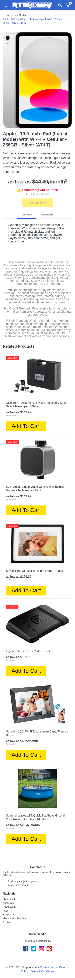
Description (27, 215)
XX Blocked (21, 15)
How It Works (10, 907)
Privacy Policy (48, 967)
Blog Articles (9, 914)
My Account (9, 899)
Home (6, 15)
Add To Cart (37, 203)
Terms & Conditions (42, 971)
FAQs (5, 910)
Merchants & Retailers (14, 918)
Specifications (47, 215)
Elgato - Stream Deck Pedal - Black (28, 651)
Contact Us (8, 922)
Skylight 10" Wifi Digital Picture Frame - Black (34, 570)
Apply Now (8, 903)
